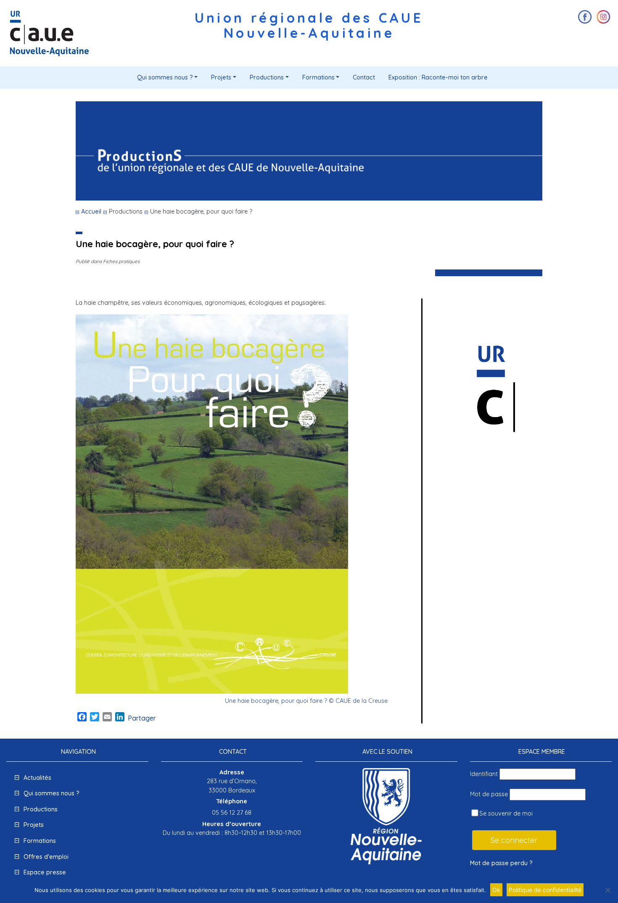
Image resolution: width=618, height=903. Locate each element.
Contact (364, 77)
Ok (496, 889)
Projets (221, 77)
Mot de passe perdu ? (501, 863)
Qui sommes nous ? (165, 77)
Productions (267, 77)
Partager (142, 718)
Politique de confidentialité (545, 889)
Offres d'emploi (46, 857)
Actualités (37, 778)
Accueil (91, 211)
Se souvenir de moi (505, 813)
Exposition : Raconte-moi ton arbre (438, 77)
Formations (318, 77)
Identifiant (484, 774)
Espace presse (45, 872)
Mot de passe (489, 794)
